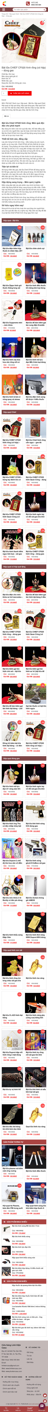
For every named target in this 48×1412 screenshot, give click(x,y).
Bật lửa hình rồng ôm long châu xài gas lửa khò (12, 980)
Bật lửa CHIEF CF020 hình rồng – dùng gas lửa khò (35, 554)
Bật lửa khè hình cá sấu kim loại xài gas (36, 1090)
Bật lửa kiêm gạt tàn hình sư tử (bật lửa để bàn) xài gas (35, 671)
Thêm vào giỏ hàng (21, 93)
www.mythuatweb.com (35, 1404)
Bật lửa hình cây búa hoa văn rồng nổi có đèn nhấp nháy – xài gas (11, 363)
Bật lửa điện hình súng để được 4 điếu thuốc (35, 398)
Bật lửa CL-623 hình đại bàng (13, 1016)
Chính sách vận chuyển (11, 1385)
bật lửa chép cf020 (17, 108)
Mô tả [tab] (6, 116)
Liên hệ (29, 1359)
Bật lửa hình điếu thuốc (36, 1171)
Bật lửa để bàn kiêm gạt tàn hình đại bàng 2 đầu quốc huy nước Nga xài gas (36, 598)
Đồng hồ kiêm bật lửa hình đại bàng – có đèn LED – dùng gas (12, 745)
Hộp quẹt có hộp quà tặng (11, 105)
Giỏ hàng (30, 1352)
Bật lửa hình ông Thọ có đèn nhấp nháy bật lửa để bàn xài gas (12, 826)
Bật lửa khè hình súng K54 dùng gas (35, 824)
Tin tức (29, 1355)
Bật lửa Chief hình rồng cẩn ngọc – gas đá (36, 441)
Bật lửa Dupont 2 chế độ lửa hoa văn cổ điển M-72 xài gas (12, 863)
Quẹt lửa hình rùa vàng (35, 1126)
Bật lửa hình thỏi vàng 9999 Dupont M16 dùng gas (36, 937)
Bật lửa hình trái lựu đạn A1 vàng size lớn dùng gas (11, 788)
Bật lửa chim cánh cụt (35, 248)
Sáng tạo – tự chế (33, 1391)
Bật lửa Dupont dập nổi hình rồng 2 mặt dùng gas (12, 1054)
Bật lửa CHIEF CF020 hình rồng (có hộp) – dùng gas (12, 442)
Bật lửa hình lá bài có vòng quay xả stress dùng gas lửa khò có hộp (12, 400)
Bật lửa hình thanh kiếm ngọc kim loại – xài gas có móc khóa (13, 554)
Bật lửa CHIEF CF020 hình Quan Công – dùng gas (36, 479)
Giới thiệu (30, 1362)
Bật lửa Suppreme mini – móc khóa (12, 323)
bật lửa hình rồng (32, 110)
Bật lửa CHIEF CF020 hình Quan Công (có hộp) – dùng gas (12, 516)
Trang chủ (5, 14)
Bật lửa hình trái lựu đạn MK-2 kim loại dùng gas (36, 362)
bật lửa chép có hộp (32, 108)
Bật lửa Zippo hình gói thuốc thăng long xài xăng (12, 288)
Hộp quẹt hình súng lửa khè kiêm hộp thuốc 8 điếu (36, 1208)
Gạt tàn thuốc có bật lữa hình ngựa (36, 707)
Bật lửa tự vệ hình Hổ (12, 1089)
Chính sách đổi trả (9, 1388)
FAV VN (18, 1404)
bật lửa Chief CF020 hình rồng (15, 197)
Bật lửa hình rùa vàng (35, 978)
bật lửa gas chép (19, 110)
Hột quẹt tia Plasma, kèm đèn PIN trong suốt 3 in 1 (13, 1208)
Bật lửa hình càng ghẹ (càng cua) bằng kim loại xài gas (35, 1017)
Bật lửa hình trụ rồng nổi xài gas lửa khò (35, 1053)
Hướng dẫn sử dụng (34, 1384)
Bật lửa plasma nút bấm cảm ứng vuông (13, 1169)
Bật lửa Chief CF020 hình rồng (12, 133)
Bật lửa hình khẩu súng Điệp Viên (13, 935)
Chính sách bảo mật (10, 1392)
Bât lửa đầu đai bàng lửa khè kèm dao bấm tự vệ (12, 1129)
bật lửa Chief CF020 (26, 169)
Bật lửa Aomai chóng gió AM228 (35, 898)
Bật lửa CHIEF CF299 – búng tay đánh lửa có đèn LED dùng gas (12, 479)
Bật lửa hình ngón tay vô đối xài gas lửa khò (35, 515)
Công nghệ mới (32, 1388)
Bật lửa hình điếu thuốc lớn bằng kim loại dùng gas (36, 288)
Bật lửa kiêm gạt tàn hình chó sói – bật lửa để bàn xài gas (12, 671)
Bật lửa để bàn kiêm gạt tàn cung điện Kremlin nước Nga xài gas (36, 325)
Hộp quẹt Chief (14, 14)
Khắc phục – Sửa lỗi (34, 1394)
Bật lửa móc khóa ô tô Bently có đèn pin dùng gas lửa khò (12, 900)
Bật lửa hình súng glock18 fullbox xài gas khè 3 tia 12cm (35, 863)
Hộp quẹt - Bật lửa (27, 103)
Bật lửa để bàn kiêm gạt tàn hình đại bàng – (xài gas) (13, 708)
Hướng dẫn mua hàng (10, 1382)
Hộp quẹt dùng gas (27, 105)
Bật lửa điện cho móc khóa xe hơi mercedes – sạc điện (13, 597)
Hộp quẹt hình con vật (12, 950)
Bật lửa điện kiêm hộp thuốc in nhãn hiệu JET (12, 249)
